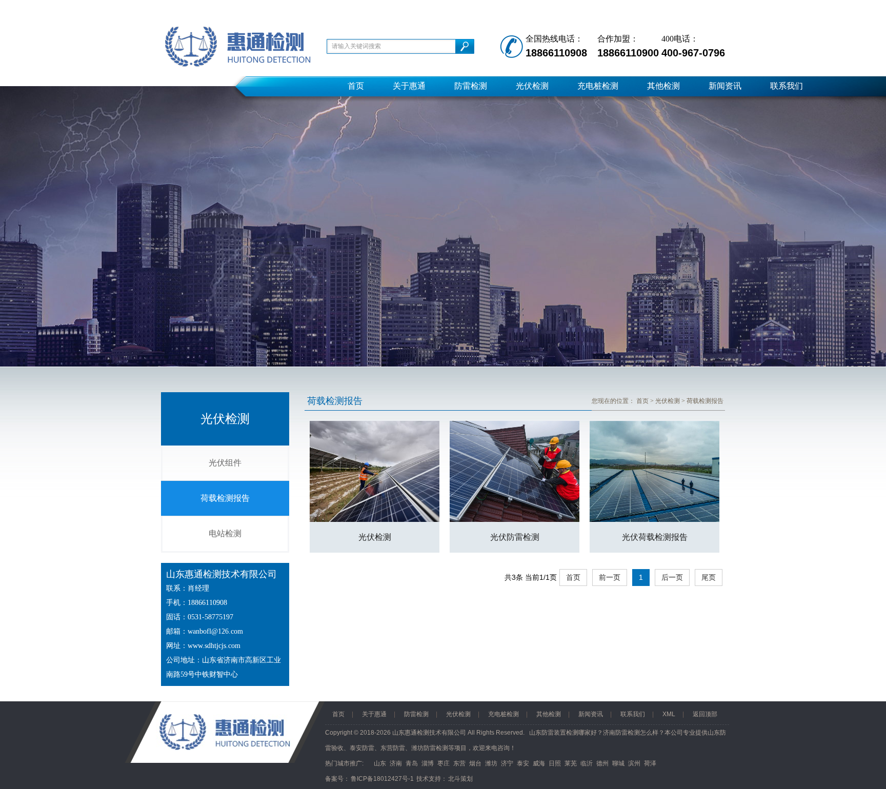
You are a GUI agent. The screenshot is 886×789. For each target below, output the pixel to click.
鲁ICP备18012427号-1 (382, 778)
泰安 (523, 763)
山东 (380, 763)
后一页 (672, 577)
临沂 (586, 763)
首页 (356, 86)
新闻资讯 (725, 86)
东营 (459, 763)
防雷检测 (470, 86)
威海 (539, 763)
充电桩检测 (597, 86)
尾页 (708, 577)
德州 (602, 763)
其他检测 (663, 86)
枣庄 (443, 763)
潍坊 (491, 763)
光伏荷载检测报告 (655, 537)
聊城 (618, 763)
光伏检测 (532, 86)
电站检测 (225, 533)
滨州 (634, 763)
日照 (555, 763)
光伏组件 (225, 462)
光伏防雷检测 (514, 537)
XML (668, 714)
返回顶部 (705, 714)
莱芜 (571, 763)
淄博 (427, 763)
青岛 (412, 763)
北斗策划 (460, 778)
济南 (396, 763)
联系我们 (786, 86)
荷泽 (650, 763)
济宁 (507, 763)
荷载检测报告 (225, 498)
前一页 (609, 577)
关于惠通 (409, 86)
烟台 (475, 763)
